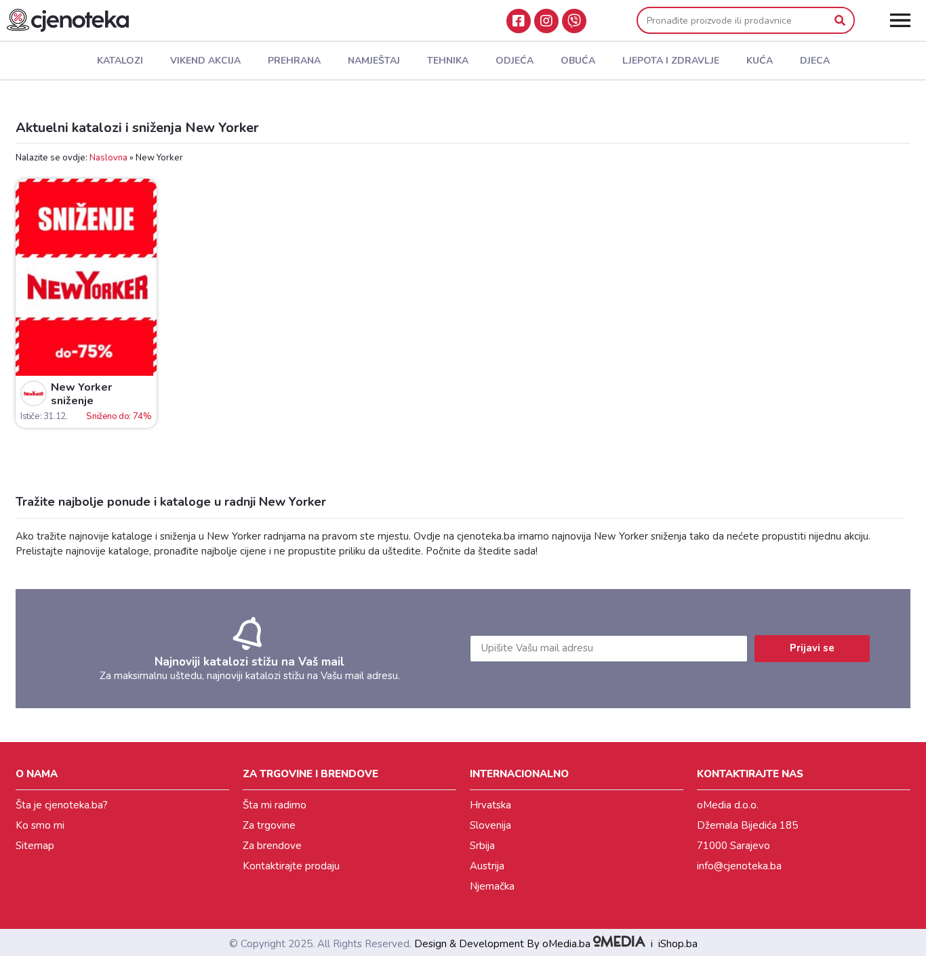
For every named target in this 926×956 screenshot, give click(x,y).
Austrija (487, 866)
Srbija (482, 845)
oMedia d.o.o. (728, 805)
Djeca (815, 60)
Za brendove (272, 845)
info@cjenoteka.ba (739, 866)
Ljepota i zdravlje (670, 60)
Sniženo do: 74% (118, 416)
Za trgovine (269, 825)
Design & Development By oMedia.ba (503, 944)
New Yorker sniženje (81, 394)
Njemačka (492, 886)
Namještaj (374, 60)
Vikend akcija (205, 60)
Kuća (759, 60)
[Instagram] (546, 21)
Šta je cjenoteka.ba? (62, 805)
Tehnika (447, 60)
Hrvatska (490, 805)
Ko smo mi (40, 825)
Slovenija (490, 825)
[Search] (839, 20)
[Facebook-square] (518, 21)
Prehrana (294, 60)
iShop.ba (678, 944)
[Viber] (574, 21)
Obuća (578, 60)
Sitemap (35, 845)
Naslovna (108, 158)
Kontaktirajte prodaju (291, 866)
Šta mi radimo (274, 805)
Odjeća (515, 60)
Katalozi (120, 60)
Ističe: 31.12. (43, 416)
